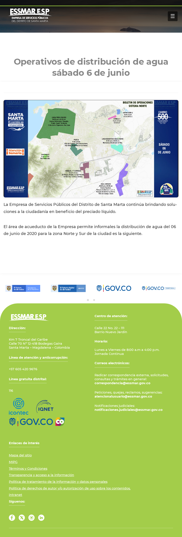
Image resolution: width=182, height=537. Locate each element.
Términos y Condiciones (28, 469)
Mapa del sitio (20, 455)
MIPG (13, 462)
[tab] (88, 300)
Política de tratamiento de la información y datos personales (58, 482)
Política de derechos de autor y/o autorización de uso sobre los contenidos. (70, 488)
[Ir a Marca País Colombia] (59, 421)
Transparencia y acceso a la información (41, 475)
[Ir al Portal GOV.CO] (31, 421)
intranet (15, 495)
